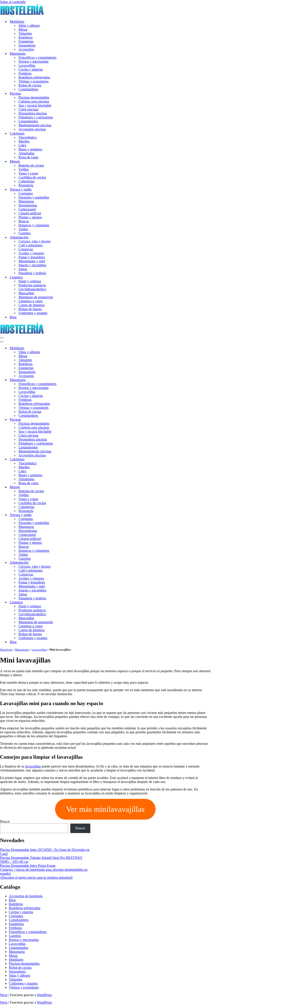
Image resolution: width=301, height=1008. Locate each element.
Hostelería (6, 649)
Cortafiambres (28, 89)
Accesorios (26, 49)
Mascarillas (26, 293)
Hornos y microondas (33, 61)
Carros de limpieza (32, 305)
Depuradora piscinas (33, 113)
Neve (3, 995)
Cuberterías (26, 181)
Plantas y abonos (30, 217)
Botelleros (26, 37)
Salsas (23, 269)
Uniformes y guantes (33, 313)
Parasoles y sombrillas (34, 197)
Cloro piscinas (28, 109)
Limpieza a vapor (31, 301)
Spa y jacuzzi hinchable (35, 105)
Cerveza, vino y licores (34, 241)
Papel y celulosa (30, 281)
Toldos (23, 229)
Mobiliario (16, 959)
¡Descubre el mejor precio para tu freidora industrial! (36, 877)
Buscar (5, 821)
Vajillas (24, 169)
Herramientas (28, 205)
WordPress (44, 995)
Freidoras (25, 73)
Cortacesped (27, 209)
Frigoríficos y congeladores (37, 57)
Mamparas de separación (36, 297)
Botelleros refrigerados (34, 77)
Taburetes (25, 33)
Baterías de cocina (31, 165)
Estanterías (26, 41)
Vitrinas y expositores (33, 81)
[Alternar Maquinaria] (77, 380)
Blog (13, 317)
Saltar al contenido (13, 2)
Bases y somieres (30, 149)
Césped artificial (30, 213)
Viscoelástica (28, 137)
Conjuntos (26, 193)
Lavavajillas (27, 65)
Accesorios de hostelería (26, 896)
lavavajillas (33, 766)
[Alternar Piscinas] (77, 420)
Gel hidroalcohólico (32, 289)
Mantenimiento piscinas (35, 125)
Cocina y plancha (31, 69)
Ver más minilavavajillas (105, 809)
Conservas (26, 249)
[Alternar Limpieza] (77, 602)
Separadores (27, 45)
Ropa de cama (28, 157)
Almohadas (26, 153)
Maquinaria (22, 649)
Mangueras (26, 201)
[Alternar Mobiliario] (77, 348)
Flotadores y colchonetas (36, 117)
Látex (22, 145)
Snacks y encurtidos (32, 265)
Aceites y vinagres (31, 253)
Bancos (24, 221)
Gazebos (25, 233)
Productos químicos (32, 285)
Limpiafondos (28, 121)
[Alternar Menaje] (77, 487)
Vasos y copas (28, 173)
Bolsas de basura (30, 309)
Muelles (24, 141)
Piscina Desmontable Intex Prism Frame (28, 865)
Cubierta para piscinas (34, 101)
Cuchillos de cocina (32, 177)
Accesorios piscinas (32, 129)
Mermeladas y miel (32, 261)
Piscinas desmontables (34, 97)
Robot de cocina (30, 85)
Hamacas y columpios (34, 225)
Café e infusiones (31, 245)
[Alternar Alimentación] (77, 563)
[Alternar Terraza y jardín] (77, 515)
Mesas (23, 29)
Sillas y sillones (29, 25)
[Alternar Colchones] (77, 459)
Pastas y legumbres (32, 257)
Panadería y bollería (32, 273)
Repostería (26, 185)
